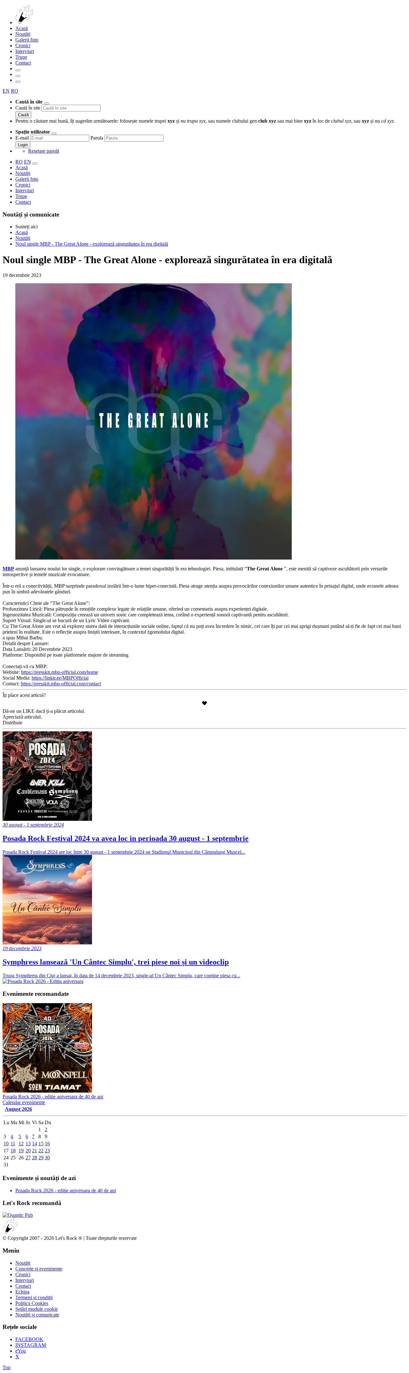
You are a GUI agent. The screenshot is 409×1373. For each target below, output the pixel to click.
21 (34, 1150)
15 (40, 1143)
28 (34, 1157)
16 (47, 1143)
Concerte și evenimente (38, 1268)
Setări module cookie (36, 1309)
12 (21, 1143)
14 (34, 1143)
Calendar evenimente (24, 1102)
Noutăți (22, 34)
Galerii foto (26, 39)
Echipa (22, 1291)
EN (6, 91)
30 (47, 1157)
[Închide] (46, 103)
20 (28, 1150)
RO (14, 91)
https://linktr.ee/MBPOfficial (60, 678)
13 (28, 1143)
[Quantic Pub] (18, 1215)
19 (21, 1150)
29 (40, 1157)
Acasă (21, 28)
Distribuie (12, 722)
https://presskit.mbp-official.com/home (59, 672)
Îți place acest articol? (24, 695)
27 (28, 1157)
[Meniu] (17, 82)
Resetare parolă (43, 151)
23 (47, 1150)
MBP (8, 568)
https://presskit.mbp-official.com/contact (61, 683)
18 (13, 1150)
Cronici (22, 45)
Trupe (21, 57)
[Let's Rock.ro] (45, 22)
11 (13, 1143)
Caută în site (27, 108)
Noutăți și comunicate (37, 1314)
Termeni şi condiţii (34, 1297)
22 (40, 1150)
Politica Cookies (31, 1303)
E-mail (22, 138)
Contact (23, 62)
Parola (96, 138)
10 (6, 1143)
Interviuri (24, 51)
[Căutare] (17, 70)
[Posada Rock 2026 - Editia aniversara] (43, 981)
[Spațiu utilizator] (17, 76)
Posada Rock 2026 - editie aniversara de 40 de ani (65, 1190)
